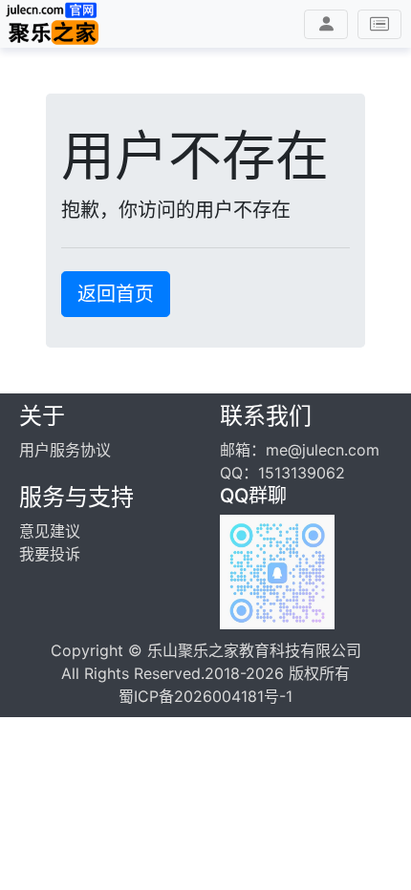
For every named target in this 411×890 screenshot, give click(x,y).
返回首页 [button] (115, 294)
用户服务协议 (65, 449)
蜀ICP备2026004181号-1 (205, 696)
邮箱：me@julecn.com (299, 449)
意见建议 (49, 530)
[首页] (52, 24)
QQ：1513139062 (282, 472)
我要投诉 (49, 553)
